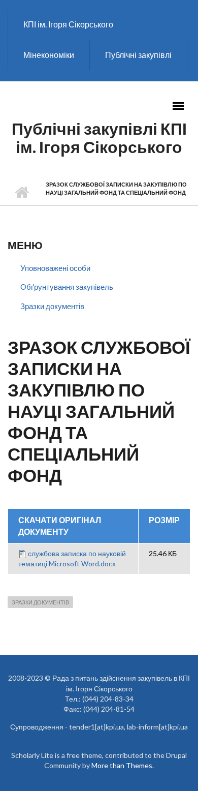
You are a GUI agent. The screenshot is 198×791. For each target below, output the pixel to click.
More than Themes (121, 765)
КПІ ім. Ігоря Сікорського (68, 24)
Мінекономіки (48, 54)
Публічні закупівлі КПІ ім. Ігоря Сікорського (99, 137)
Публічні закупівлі (138, 54)
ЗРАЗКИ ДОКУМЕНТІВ (40, 602)
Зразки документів (52, 306)
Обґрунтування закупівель (66, 286)
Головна (22, 192)
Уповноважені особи (55, 267)
